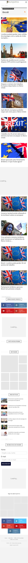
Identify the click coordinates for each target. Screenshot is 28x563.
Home (6, 538)
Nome (3, 450)
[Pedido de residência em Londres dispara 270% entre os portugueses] (14, 50)
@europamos (16, 493)
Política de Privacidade (18, 538)
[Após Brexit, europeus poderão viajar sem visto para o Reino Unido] (14, 100)
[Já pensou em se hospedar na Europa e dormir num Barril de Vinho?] (4, 407)
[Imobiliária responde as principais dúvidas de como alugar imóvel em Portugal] (4, 433)
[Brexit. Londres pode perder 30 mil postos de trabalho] (14, 253)
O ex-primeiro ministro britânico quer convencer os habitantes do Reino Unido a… (12, 239)
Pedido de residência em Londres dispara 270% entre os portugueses (13, 61)
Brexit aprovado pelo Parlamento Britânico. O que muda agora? (13, 161)
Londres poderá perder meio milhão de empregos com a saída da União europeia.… (14, 36)
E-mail (3, 456)
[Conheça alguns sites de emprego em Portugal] (4, 420)
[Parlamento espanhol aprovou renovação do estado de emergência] (4, 400)
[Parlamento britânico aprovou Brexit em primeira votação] (14, 277)
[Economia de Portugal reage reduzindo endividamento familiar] (4, 427)
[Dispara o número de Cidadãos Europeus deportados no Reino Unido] (14, 74)
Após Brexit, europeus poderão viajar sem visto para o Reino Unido (13, 111)
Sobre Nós (10, 538)
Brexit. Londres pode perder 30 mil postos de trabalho (13, 264)
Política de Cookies (14, 539)
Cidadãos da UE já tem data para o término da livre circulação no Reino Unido (14, 136)
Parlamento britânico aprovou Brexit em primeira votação (12, 288)
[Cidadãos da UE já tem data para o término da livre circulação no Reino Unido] (14, 124)
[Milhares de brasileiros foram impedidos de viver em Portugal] (4, 413)
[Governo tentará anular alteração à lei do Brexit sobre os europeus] (14, 203)
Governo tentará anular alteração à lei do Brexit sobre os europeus (13, 214)
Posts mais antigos (6, 296)
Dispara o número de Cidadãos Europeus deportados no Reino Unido (12, 86)
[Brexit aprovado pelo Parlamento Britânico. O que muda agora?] (14, 150)
